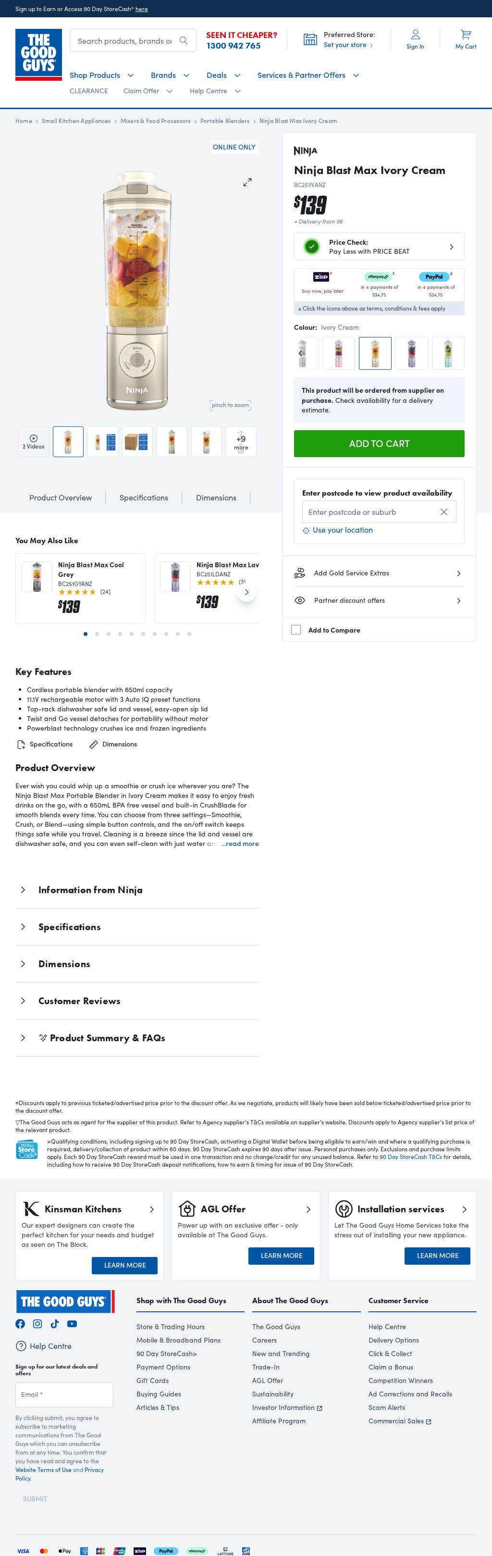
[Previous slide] (302, 353)
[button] (100, 291)
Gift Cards (152, 1380)
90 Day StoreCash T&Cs (411, 1156)
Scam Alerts (387, 1407)
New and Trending (281, 1353)
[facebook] (20, 1323)
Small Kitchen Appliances (76, 120)
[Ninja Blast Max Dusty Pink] (338, 353)
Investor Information (283, 1407)
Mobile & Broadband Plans (178, 1339)
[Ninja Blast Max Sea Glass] (448, 353)
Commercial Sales (396, 1420)
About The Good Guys (290, 1300)
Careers (264, 1339)
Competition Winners (401, 1380)
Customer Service (399, 1300)
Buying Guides (158, 1393)
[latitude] (225, 1550)
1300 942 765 (233, 45)
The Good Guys (276, 1326)
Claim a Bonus (391, 1366)
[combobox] (379, 511)
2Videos (33, 446)
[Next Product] (246, 596)
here (141, 8)
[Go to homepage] (38, 55)
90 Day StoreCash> (166, 1353)
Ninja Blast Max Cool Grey (91, 569)
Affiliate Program (279, 1420)
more (241, 441)
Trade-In (266, 1366)
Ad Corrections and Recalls (410, 1393)
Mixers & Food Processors (156, 120)
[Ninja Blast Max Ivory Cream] (375, 353)
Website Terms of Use (43, 1469)
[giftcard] (246, 1550)
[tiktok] (55, 1323)
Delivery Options (394, 1339)
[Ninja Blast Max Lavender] (411, 353)
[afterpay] (197, 1550)
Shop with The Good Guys (181, 1300)
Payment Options (163, 1366)
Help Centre (387, 1326)
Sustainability (273, 1393)
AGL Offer (267, 1380)
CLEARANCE (89, 90)
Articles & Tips (157, 1407)
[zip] (140, 1550)
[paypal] (166, 1550)
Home (23, 120)
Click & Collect (390, 1353)
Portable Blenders (225, 120)
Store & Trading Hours (170, 1326)
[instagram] (37, 1323)
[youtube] (72, 1323)
